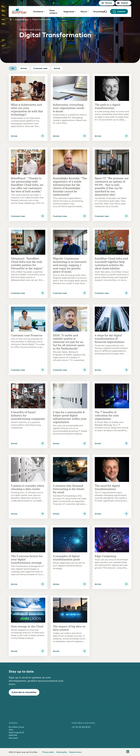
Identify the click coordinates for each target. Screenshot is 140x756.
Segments (68, 11)
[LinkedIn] (127, 752)
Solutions (38, 11)
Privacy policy (48, 752)
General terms (75, 752)
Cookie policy (61, 752)
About (83, 11)
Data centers (53, 11)
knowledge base (22, 19)
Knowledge (99, 11)
